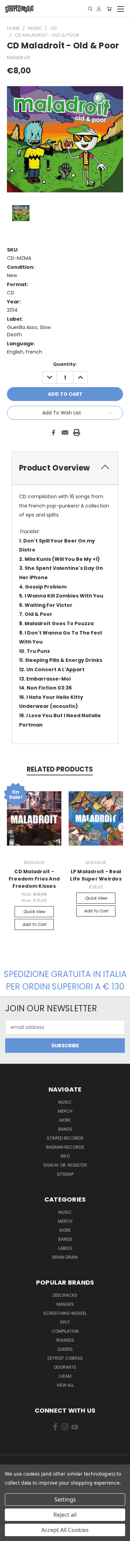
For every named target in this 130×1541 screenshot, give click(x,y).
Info (65, 1156)
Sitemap (65, 1174)
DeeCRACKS (65, 1295)
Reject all (65, 1515)
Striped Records (65, 1138)
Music (65, 1102)
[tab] (65, 468)
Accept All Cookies (65, 1530)
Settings (65, 1499)
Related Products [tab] (60, 769)
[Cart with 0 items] (109, 9)
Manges (65, 1304)
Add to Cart (34, 924)
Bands (65, 1129)
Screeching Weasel (65, 1313)
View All (65, 1385)
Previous (7, 827)
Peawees (65, 1340)
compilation (65, 1331)
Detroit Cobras (65, 1358)
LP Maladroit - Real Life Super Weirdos (96, 875)
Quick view (34, 911)
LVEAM (65, 1376)
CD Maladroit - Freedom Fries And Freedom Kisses (34, 879)
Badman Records (65, 1147)
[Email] (65, 432)
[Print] (76, 432)
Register (77, 1165)
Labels (65, 1248)
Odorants (65, 1367)
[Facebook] (53, 432)
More (65, 1120)
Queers (65, 1349)
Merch (65, 1111)
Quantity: (65, 364)
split (65, 1322)
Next (122, 827)
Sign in (51, 1165)
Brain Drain (65, 1257)
